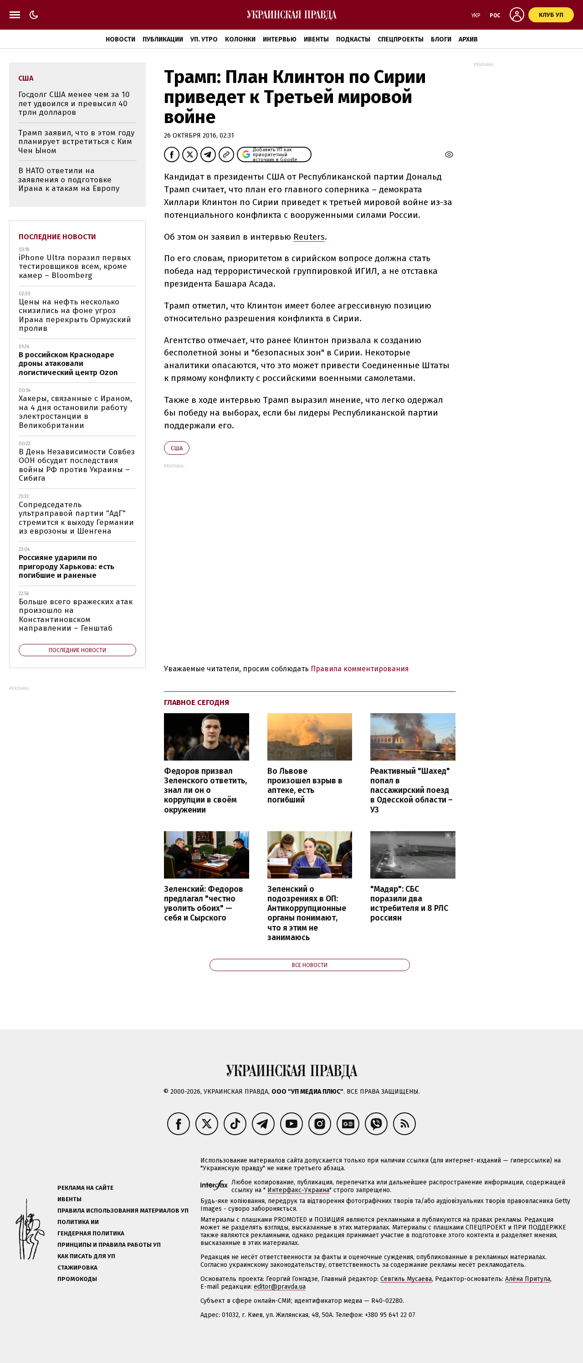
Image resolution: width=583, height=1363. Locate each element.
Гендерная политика (90, 1233)
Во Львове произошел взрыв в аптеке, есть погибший (305, 785)
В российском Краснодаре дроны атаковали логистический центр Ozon (68, 363)
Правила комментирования (360, 668)
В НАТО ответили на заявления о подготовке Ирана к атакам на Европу (68, 179)
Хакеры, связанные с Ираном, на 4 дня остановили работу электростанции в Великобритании (75, 412)
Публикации (163, 39)
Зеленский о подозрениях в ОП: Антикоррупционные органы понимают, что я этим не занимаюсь (306, 913)
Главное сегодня (196, 702)
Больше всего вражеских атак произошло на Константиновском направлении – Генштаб (76, 615)
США (177, 448)
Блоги (441, 39)
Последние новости (57, 236)
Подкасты (353, 39)
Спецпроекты (401, 39)
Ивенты (316, 39)
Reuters (309, 236)
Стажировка (77, 1267)
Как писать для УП (86, 1256)
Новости (120, 39)
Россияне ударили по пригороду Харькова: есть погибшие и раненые (66, 566)
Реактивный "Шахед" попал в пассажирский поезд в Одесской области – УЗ (411, 790)
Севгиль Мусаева (406, 1279)
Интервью (280, 39)
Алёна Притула (527, 1279)
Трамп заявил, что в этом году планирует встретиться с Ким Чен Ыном (76, 141)
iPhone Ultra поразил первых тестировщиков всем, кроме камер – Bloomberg (75, 266)
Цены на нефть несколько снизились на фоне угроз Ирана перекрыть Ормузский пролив (75, 315)
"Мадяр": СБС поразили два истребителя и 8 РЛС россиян (409, 904)
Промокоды (77, 1279)
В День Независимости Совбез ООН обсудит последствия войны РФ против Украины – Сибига (77, 465)
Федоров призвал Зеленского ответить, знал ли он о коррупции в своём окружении (205, 790)
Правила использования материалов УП (123, 1210)
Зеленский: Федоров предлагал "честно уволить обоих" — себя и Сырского (203, 904)
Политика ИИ (78, 1222)
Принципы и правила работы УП (109, 1244)
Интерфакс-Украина (298, 1190)
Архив (468, 39)
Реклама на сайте (85, 1187)
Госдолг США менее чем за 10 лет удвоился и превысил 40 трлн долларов (74, 103)
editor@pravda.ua (280, 1287)
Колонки (240, 39)
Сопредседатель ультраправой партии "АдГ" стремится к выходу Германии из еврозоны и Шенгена (76, 518)
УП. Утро (204, 39)
